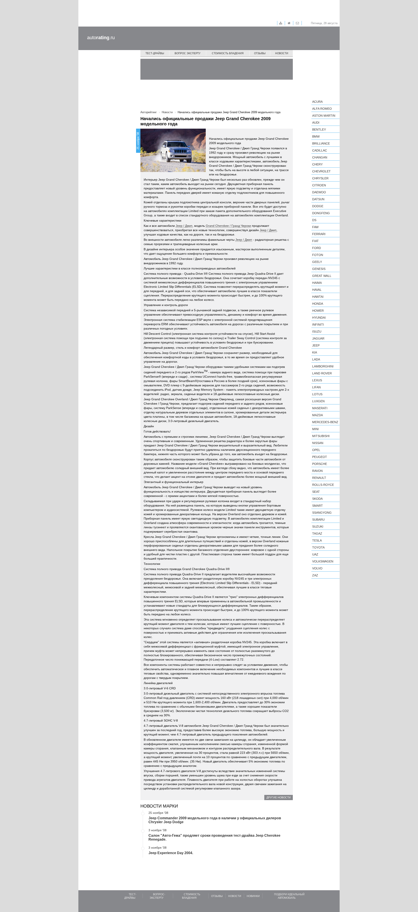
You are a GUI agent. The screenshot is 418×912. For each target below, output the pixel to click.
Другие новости (278, 797)
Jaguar (318, 338)
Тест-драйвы (154, 53)
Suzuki (317, 526)
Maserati (319, 408)
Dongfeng (321, 213)
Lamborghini (323, 366)
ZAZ (315, 575)
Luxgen (318, 401)
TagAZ (317, 533)
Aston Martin (323, 115)
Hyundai (319, 317)
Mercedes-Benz (325, 422)
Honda (317, 303)
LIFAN (316, 387)
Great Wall (321, 276)
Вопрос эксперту (188, 53)
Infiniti (318, 324)
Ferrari (318, 234)
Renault (319, 478)
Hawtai (318, 296)
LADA (316, 359)
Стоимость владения (228, 53)
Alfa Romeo (322, 108)
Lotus (317, 394)
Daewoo (319, 192)
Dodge (317, 206)
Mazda (317, 415)
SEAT (316, 491)
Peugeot (319, 457)
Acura (317, 101)
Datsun (318, 199)
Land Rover (322, 373)
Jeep (316, 345)
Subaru (318, 519)
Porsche (319, 464)
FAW (315, 227)
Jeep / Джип (184, 225)
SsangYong (322, 512)
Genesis (318, 269)
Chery (317, 164)
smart (317, 505)
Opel (316, 450)
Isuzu (316, 331)
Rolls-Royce (323, 484)
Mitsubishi (321, 436)
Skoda (317, 498)
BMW (316, 136)
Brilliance (321, 143)
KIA (314, 352)
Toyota (318, 547)
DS (314, 220)
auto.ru (101, 37)
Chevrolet (321, 171)
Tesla (317, 540)
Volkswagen (322, 561)
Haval (317, 289)
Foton (317, 255)
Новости (281, 53)
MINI (315, 429)
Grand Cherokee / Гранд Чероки (228, 225)
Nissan (317, 443)
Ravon (317, 471)
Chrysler (320, 178)
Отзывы (260, 53)
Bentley (319, 129)
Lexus (317, 380)
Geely (317, 262)
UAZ (315, 554)
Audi (315, 122)
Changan (319, 157)
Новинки (253, 896)
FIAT (315, 241)
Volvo (317, 568)
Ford (316, 248)
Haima (317, 282)
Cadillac (319, 150)
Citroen (319, 185)
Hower (318, 310)
